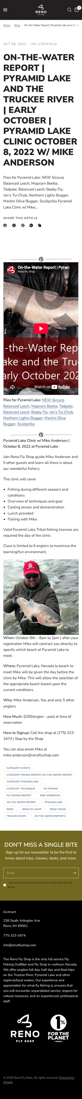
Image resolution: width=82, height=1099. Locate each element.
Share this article (20, 218)
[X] (14, 225)
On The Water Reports (50, 816)
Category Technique (21, 788)
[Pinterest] (23, 225)
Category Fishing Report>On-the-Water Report (39, 775)
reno (10, 809)
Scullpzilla (26, 423)
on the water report (21, 802)
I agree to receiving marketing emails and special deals (40, 885)
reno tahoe (58, 809)
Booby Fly (39, 412)
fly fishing (51, 788)
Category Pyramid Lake (22, 781)
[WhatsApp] (32, 225)
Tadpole (66, 406)
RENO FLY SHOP (31, 809)
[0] (76, 10)
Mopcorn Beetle (44, 406)
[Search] (69, 10)
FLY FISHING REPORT (19, 795)
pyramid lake (54, 802)
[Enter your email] (74, 873)
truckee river (16, 816)
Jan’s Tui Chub (61, 412)
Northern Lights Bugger (23, 417)
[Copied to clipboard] (40, 225)
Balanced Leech (16, 412)
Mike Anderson (50, 795)
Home (6, 25)
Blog (17, 25)
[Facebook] (6, 225)
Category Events (18, 768)
